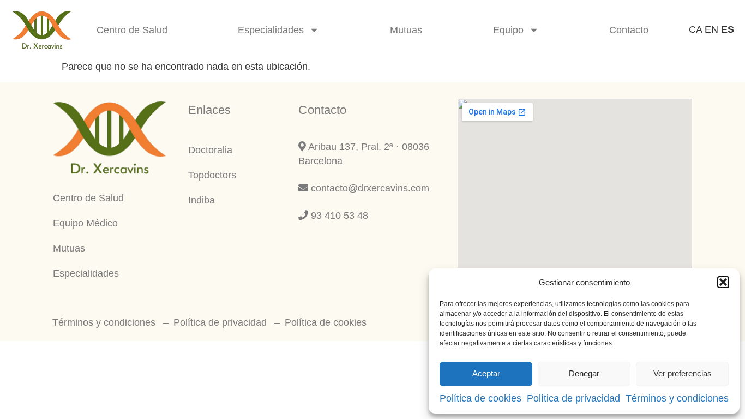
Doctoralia (210, 150)
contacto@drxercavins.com (368, 188)
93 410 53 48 (338, 215)
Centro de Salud (132, 30)
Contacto (628, 30)
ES (727, 29)
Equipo (508, 30)
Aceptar (486, 373)
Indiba (201, 200)
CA (695, 29)
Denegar (584, 373)
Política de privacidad (573, 398)
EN (711, 29)
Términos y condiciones (677, 398)
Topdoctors (212, 175)
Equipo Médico (85, 223)
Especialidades (271, 30)
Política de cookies (480, 398)
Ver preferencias (682, 373)
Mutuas (406, 30)
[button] (723, 282)
